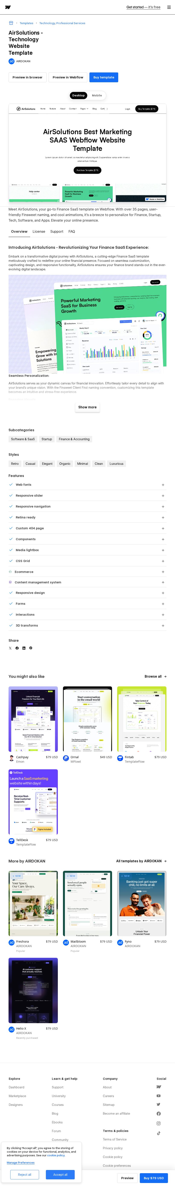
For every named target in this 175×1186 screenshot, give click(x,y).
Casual (30, 463)
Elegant (47, 463)
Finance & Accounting (74, 439)
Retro (15, 463)
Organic (64, 463)
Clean (99, 463)
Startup (47, 439)
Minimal (82, 463)
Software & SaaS (23, 439)
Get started (143, 7)
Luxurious (116, 463)
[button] (169, 7)
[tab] (19, 232)
